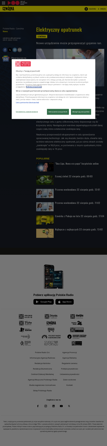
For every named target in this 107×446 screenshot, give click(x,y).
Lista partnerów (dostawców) (27, 102)
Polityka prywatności (34, 87)
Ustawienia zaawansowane (27, 111)
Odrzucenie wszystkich (57, 112)
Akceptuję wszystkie (81, 112)
